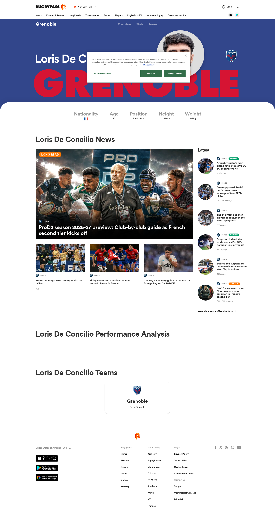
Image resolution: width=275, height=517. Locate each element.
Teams (107, 15)
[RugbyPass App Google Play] (67, 468)
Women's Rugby (155, 15)
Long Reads (75, 15)
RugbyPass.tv (154, 460)
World (151, 492)
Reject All (151, 73)
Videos (124, 480)
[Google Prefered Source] (67, 478)
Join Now (152, 453)
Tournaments (92, 15)
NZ (149, 499)
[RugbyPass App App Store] (67, 459)
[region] (138, 67)
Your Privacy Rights (102, 73)
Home (124, 453)
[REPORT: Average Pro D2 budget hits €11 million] (60, 267)
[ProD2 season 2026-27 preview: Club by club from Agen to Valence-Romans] (114, 194)
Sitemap (125, 486)
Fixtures (125, 460)
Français (152, 505)
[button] (124, 24)
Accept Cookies (175, 73)
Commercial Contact (185, 492)
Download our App (177, 15)
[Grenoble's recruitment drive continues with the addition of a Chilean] (114, 267)
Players (119, 15)
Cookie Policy (181, 467)
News (39, 15)
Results (124, 467)
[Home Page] (51, 7)
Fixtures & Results (55, 15)
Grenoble (46, 24)
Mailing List (153, 467)
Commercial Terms (184, 473)
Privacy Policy (181, 453)
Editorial (178, 499)
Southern (152, 486)
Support (178, 486)
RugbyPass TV (134, 15)
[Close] (185, 55)
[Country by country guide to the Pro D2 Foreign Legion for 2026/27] (168, 267)
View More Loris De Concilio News (215, 310)
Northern (152, 479)
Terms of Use (180, 460)
